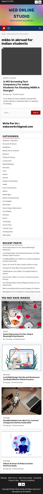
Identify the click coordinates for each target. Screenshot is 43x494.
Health (5, 184)
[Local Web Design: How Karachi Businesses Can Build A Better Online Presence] (21, 358)
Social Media (7, 211)
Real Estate (6, 205)
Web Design (7, 235)
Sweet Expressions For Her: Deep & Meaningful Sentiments (18, 335)
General (5, 178)
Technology (7, 222)
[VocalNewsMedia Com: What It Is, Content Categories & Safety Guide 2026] (21, 401)
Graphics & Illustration (10, 181)
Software (6, 215)
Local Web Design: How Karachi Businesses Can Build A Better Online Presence (21, 378)
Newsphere (16, 492)
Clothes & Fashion (9, 157)
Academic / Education (9, 78)
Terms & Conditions (27, 480)
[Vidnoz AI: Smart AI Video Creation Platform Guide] (21, 444)
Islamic (5, 191)
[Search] (40, 28)
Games (5, 174)
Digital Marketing (8, 164)
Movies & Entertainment (11, 198)
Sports (5, 218)
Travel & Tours (8, 228)
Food (4, 171)
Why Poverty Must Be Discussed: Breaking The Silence (21, 288)
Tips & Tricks (7, 225)
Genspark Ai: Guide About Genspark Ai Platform (19, 268)
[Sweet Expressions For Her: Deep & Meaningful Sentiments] (21, 315)
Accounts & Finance (9, 144)
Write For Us (12, 478)
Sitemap (4, 478)
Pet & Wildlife (7, 201)
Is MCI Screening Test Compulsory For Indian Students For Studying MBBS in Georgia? (21, 86)
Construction (7, 161)
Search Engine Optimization (12, 208)
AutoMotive (7, 147)
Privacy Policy (13, 480)
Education (6, 168)
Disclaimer (37, 478)
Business (6, 154)
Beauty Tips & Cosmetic (11, 151)
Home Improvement (9, 188)
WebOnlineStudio (19, 94)
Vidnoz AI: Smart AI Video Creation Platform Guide (20, 265)
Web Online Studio (25, 478)
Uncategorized (8, 232)
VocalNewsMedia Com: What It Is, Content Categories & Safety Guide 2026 (21, 422)
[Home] (4, 28)
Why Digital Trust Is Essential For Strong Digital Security (21, 292)
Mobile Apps (7, 195)
